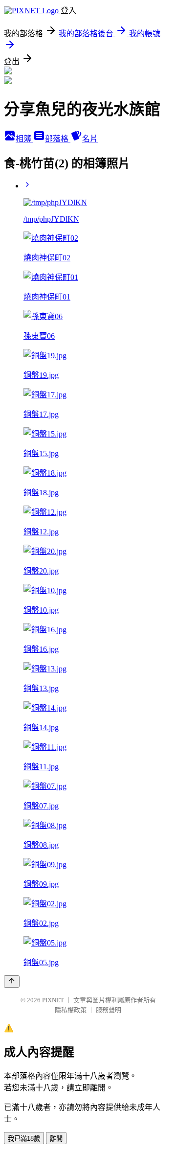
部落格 (57, 139)
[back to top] (12, 981)
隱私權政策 (71, 1010)
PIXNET (53, 1000)
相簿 (24, 139)
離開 (56, 1138)
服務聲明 (108, 1010)
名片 (90, 139)
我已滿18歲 (24, 1138)
